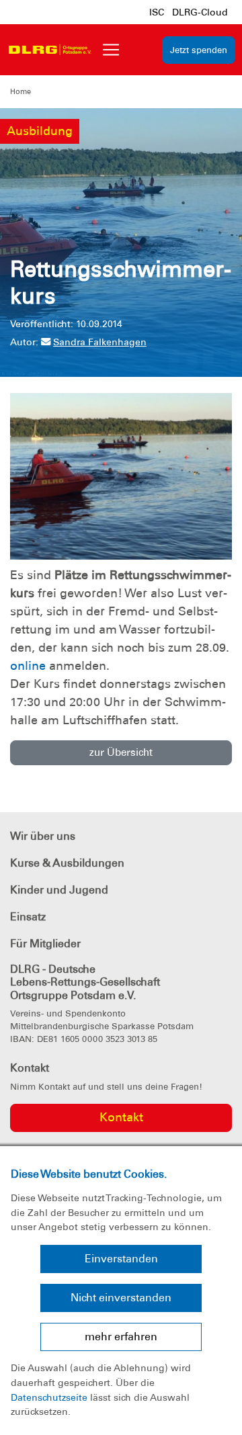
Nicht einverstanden (121, 1297)
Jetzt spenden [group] (198, 50)
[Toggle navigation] (111, 49)
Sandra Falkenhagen (100, 342)
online (28, 665)
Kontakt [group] (121, 1117)
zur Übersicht (121, 752)
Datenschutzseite (49, 1397)
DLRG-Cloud (200, 12)
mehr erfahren (121, 1336)
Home (20, 91)
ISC (156, 12)
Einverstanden (121, 1258)
